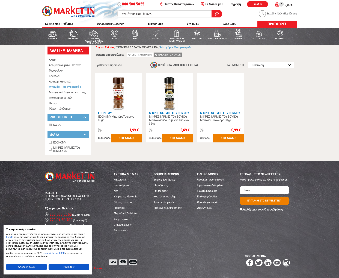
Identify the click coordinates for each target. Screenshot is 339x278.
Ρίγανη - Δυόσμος (60, 108)
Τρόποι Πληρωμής (164, 202)
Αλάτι (52, 59)
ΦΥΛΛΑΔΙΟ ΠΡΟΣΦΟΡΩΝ (110, 24)
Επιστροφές (161, 191)
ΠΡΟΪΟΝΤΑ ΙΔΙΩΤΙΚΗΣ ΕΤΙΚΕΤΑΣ (178, 65)
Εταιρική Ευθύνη (123, 224)
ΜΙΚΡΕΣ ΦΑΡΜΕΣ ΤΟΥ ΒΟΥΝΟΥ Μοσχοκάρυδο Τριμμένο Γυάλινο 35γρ (169, 120)
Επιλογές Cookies (207, 196)
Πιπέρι (53, 103)
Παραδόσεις (161, 185)
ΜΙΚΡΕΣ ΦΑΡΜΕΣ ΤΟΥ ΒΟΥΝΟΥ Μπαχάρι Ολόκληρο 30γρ (219, 118)
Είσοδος (257, 4)
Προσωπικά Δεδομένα (210, 185)
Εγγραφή (235, 4)
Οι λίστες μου (214, 4)
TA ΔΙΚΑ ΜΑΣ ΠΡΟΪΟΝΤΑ (59, 24)
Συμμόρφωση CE (123, 219)
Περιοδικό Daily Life (125, 213)
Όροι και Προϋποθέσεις (210, 179)
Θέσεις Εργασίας (123, 202)
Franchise (119, 207)
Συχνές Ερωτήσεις (164, 179)
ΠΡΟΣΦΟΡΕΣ (277, 24)
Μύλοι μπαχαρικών (61, 97)
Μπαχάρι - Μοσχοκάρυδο (65, 86)
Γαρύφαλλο (56, 70)
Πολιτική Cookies (207, 191)
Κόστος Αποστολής (165, 196)
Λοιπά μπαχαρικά (59, 81)
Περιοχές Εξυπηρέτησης (168, 207)
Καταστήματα (121, 185)
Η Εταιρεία (120, 179)
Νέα (116, 191)
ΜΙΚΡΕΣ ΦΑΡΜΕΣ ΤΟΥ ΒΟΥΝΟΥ (169, 113)
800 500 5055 (131, 4)
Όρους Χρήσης (273, 209)
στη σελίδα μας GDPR (54, 253)
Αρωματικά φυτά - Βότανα (65, 65)
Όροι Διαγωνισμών (208, 202)
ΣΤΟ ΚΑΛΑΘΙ (126, 138)
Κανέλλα (54, 76)
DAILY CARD (229, 24)
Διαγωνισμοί (204, 207)
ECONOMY (105, 113)
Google (9, 237)
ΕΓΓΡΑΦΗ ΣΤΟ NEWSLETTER (264, 200)
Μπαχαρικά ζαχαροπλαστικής (67, 92)
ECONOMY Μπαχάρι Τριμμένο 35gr (116, 118)
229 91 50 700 (59, 220)
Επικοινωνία (121, 230)
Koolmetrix (95, 268)
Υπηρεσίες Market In (125, 196)
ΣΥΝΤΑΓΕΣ (193, 24)
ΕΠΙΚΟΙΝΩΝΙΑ (155, 24)
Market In (68, 11)
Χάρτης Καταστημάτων (179, 4)
